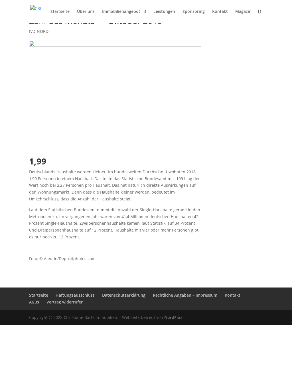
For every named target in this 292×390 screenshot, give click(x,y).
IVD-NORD (38, 31)
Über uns (86, 11)
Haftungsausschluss (75, 295)
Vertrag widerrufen (65, 302)
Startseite (60, 11)
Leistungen (164, 11)
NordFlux (172, 317)
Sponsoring (193, 11)
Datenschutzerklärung (123, 295)
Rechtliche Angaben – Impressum (185, 295)
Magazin (243, 11)
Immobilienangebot (121, 11)
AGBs (34, 302)
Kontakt (220, 11)
